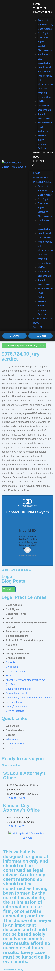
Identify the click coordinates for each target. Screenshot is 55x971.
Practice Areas (42, 12)
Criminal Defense (42, 146)
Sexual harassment (44, 116)
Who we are (40, 7)
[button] (41, 165)
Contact (38, 160)
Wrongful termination (44, 95)
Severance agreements (44, 107)
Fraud (9, 618)
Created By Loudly (12, 969)
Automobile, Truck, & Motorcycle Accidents (29, 697)
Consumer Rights (43, 39)
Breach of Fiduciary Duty (45, 22)
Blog (36, 156)
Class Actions (45, 28)
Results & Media (43, 152)
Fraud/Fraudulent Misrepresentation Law (45, 82)
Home (36, 3)
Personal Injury (42, 137)
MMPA (41, 101)
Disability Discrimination (45, 48)
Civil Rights (43, 33)
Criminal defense (15, 658)
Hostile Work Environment (44, 69)
